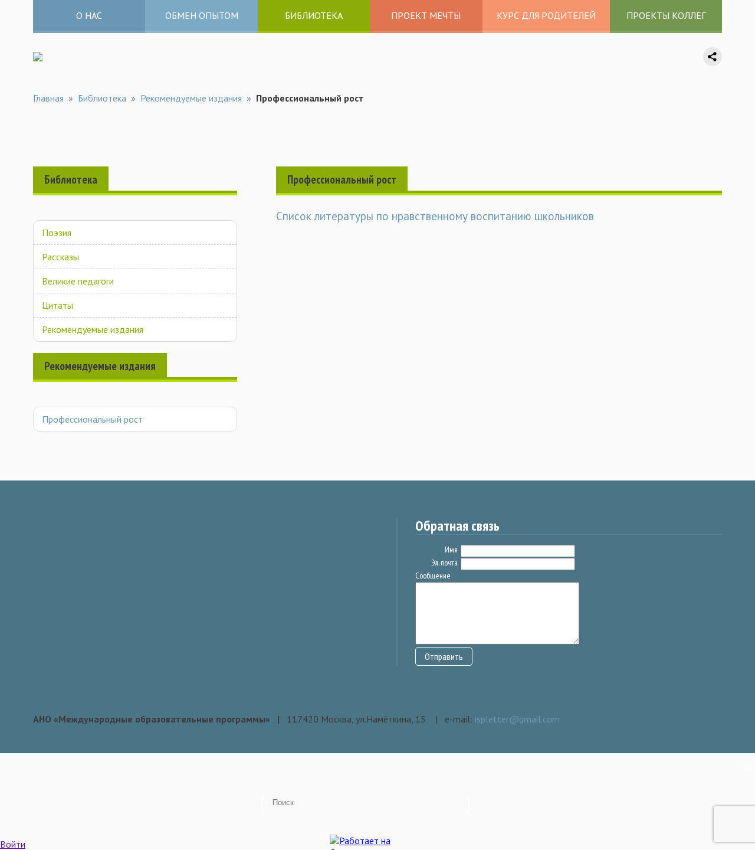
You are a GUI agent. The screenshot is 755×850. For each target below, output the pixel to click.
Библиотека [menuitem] (314, 15)
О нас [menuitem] (89, 15)
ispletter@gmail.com (517, 719)
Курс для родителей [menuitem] (546, 15)
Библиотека (102, 98)
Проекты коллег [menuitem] (665, 15)
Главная (48, 98)
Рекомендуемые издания (191, 98)
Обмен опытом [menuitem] (201, 15)
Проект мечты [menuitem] (426, 15)
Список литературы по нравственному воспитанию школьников (435, 215)
